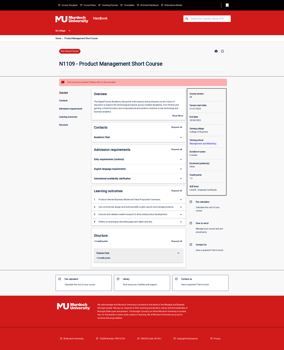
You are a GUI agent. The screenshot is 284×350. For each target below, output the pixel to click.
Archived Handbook (149, 5)
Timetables (129, 5)
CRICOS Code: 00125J (151, 338)
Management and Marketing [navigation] (203, 143)
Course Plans (90, 5)
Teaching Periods (110, 5)
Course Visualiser (70, 5)
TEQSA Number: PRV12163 (112, 338)
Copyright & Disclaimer (187, 338)
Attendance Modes (173, 5)
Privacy (217, 338)
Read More (177, 115)
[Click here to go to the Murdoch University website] (71, 20)
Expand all (176, 127)
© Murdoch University (73, 338)
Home (58, 38)
